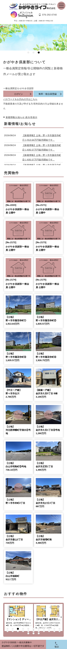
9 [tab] (49, 629)
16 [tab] (28, 631)
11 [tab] (59, 629)
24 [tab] (33, 633)
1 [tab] (28, 52)
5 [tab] (28, 629)
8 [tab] (44, 629)
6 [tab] (33, 629)
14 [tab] (18, 631)
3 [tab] (39, 52)
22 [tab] (59, 631)
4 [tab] (23, 629)
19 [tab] (44, 631)
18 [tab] (39, 631)
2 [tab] (33, 52)
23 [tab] (28, 633)
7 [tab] (39, 629)
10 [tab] (54, 629)
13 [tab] (13, 631)
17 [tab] (33, 631)
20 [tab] (49, 631)
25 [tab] (39, 633)
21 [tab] (54, 631)
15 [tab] (23, 631)
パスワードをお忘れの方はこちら (20, 99)
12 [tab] (7, 631)
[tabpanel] (33, 37)
